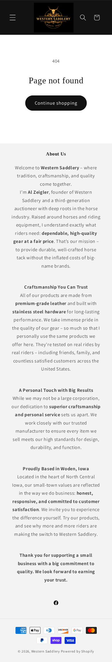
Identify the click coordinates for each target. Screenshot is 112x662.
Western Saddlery (45, 651)
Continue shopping (56, 103)
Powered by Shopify (77, 651)
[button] (13, 17)
